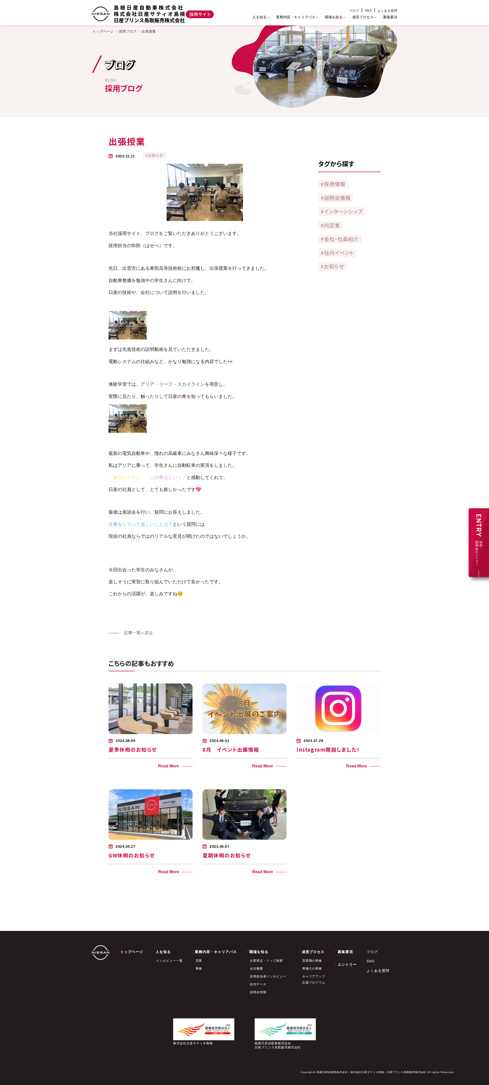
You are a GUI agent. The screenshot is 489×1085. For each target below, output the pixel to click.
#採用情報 (333, 184)
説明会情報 (258, 992)
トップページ (103, 31)
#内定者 (330, 225)
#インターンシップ (341, 211)
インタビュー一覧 (169, 960)
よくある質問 (387, 10)
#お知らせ (332, 266)
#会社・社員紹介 (340, 239)
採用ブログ (128, 31)
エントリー (347, 964)
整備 (199, 968)
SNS (368, 10)
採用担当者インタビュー (268, 976)
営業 (199, 960)
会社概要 (256, 968)
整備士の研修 (312, 968)
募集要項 (390, 17)
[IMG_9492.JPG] (127, 431)
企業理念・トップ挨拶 (266, 960)
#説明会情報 (336, 197)
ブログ (354, 10)
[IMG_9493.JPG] (127, 338)
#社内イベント (337, 252)
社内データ (258, 984)
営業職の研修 (312, 960)
